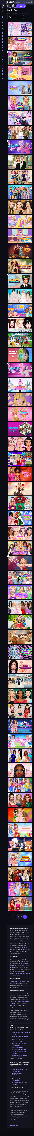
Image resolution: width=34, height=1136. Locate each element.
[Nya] (2, 13)
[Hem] (2, 8)
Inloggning (21, 6)
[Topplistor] (2, 28)
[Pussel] (2, 59)
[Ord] (2, 56)
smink (23, 948)
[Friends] (3, 6)
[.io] (2, 44)
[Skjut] (2, 65)
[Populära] (2, 16)
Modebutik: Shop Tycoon (18, 982)
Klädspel (13, 960)
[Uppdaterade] (2, 19)
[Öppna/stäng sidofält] (3, 2)
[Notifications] (13, 6)
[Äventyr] (2, 38)
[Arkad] (2, 35)
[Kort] (2, 53)
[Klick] (2, 47)
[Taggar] (2, 78)
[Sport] (2, 68)
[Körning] (2, 50)
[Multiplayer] (2, 25)
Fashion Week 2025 (20, 1055)
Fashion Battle (18, 1047)
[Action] (2, 33)
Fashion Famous (18, 1057)
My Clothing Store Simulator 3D (19, 1041)
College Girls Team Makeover (20, 973)
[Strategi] (2, 71)
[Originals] (2, 22)
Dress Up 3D (17, 1059)
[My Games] (8, 6)
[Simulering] (2, 62)
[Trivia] (2, 74)
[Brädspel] (2, 41)
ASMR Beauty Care (19, 1049)
